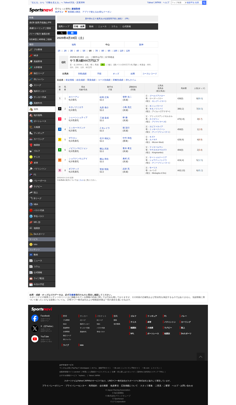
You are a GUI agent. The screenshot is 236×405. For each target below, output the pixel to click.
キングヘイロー (159, 101)
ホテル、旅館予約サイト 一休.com (106, 368)
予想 (99, 73)
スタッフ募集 (146, 385)
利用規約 (93, 385)
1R (59, 51)
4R (77, 51)
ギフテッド (74, 169)
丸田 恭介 (104, 107)
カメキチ (153, 139)
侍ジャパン (67, 339)
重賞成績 (91, 80)
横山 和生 (104, 159)
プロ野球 (66, 320)
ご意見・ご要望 (162, 385)
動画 (91, 26)
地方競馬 (117, 324)
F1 (165, 316)
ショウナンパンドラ (158, 160)
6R (90, 51)
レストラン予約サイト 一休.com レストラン (141, 368)
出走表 (60, 80)
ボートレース (153, 333)
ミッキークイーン (157, 129)
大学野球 (66, 332)
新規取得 (76, 9)
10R (115, 51)
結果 (133, 73)
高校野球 (66, 328)
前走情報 (70, 80)
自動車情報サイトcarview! (69, 372)
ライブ (66, 345)
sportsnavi (41, 309)
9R (109, 51)
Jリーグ (83, 320)
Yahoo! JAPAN (154, 2)
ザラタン (73, 138)
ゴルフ (133, 316)
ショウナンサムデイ (78, 158)
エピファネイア (156, 126)
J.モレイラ (105, 128)
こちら (80, 180)
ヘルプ (166, 2)
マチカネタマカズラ (158, 150)
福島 (74, 44)
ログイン (59, 12)
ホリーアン (74, 97)
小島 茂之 (127, 107)
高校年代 (83, 332)
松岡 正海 (104, 97)
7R (96, 51)
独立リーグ (67, 335)
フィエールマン (156, 147)
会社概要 (104, 385)
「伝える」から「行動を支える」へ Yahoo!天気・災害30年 (57, 2)
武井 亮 (126, 169)
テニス (133, 322)
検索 (204, 3)
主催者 (72, 295)
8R (102, 51)
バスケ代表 (101, 328)
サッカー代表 (85, 328)
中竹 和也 (127, 138)
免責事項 (114, 385)
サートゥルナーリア (158, 157)
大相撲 (150, 328)
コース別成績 (104, 80)
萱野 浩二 (127, 97)
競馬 (115, 320)
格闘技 (133, 328)
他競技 (167, 333)
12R (128, 51)
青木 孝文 (127, 148)
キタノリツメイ (156, 109)
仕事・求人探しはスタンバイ (123, 372)
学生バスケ (101, 332)
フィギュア (152, 316)
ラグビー (168, 328)
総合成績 (80, 80)
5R (84, 51)
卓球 (149, 322)
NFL (132, 333)
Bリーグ (100, 320)
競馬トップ (64, 26)
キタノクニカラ (76, 107)
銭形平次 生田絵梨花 (194, 2)
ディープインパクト (160, 132)
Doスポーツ (186, 333)
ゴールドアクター (157, 96)
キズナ (152, 137)
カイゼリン (154, 119)
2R (65, 51)
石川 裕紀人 (105, 138)
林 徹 (125, 117)
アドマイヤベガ (159, 122)
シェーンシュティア (78, 117)
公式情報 (126, 26)
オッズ (116, 73)
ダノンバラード (156, 106)
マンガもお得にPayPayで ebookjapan (74, 368)
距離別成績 (118, 80)
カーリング (186, 322)
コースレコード (149, 73)
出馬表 (65, 73)
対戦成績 (82, 73)
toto (81, 345)
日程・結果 (79, 26)
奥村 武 (126, 158)
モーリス (153, 168)
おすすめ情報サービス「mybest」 (72, 375)
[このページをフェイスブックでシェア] (72, 33)
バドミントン (170, 322)
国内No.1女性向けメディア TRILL (150, 372)
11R (121, 51)
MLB (64, 324)
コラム (114, 26)
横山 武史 (104, 148)
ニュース (102, 26)
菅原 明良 (104, 169)
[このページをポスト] (62, 33)
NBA (98, 324)
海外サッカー (85, 324)
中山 (107, 44)
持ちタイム (131, 80)
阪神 (141, 44)
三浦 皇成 (104, 118)
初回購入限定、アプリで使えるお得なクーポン (90, 12)
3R (71, 51)
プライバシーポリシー (52, 385)
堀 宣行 (126, 128)
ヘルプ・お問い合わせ (182, 385)
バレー (184, 316)
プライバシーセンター (76, 385)
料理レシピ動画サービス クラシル (96, 372)
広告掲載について (129, 385)
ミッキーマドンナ (77, 128)
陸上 (183, 328)
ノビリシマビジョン (78, 148)
